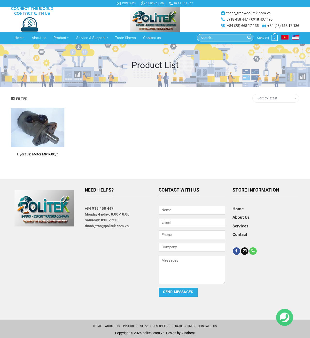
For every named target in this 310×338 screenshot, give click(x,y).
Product (60, 38)
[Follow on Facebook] (236, 251)
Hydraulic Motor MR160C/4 (38, 154)
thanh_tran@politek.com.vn (248, 13)
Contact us (152, 38)
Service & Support (90, 38)
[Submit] (249, 38)
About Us (241, 217)
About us (39, 38)
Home (19, 38)
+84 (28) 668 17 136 (283, 26)
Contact (37, 141)
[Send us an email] (244, 251)
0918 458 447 (237, 19)
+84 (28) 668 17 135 (243, 26)
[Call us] (253, 251)
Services (240, 226)
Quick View (37, 129)
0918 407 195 (261, 19)
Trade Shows (125, 38)
